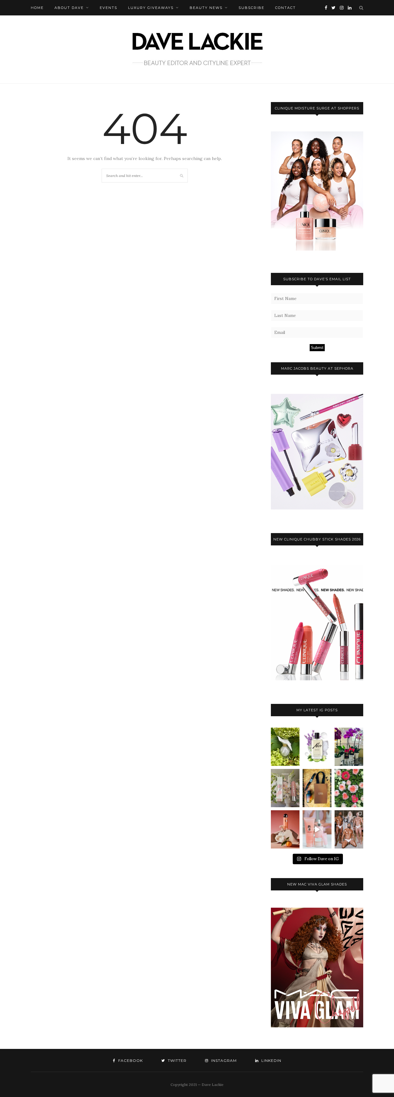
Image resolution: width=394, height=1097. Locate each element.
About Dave (69, 8)
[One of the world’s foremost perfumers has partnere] (317, 747)
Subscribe (251, 8)
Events (108, 8)
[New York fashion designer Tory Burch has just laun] (285, 829)
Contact (285, 8)
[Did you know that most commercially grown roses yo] (349, 788)
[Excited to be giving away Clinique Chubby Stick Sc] (285, 788)
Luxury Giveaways (151, 8)
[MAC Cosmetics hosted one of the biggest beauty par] (349, 829)
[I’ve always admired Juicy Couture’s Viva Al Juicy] (349, 747)
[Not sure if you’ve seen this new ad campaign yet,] (317, 829)
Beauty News (206, 8)
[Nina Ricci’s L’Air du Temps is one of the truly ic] (285, 747)
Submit (317, 347)
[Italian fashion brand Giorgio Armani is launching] (317, 788)
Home (37, 8)
